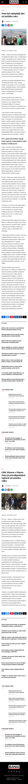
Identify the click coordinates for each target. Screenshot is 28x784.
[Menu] (2, 2)
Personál (8, 21)
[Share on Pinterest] (8, 25)
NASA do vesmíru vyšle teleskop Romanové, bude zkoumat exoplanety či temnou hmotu (14, 638)
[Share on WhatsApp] (11, 25)
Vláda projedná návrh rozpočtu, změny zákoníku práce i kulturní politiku (12, 335)
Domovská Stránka (5, 6)
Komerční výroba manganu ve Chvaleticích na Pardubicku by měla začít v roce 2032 (15, 439)
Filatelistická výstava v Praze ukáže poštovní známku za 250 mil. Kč (11, 367)
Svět (2, 469)
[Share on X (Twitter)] (5, 25)
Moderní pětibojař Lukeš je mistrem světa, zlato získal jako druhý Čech (15, 457)
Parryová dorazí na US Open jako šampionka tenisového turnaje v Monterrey (17, 418)
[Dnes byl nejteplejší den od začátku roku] (14, 37)
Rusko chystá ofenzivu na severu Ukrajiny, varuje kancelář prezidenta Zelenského (13, 663)
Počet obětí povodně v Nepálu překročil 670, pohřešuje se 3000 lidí (12, 650)
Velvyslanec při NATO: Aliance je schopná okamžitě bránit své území (13, 354)
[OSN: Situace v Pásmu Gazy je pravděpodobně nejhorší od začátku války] (14, 501)
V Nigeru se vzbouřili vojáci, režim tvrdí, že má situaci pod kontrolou (13, 676)
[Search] (26, 2)
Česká (2, 10)
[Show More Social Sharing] (14, 25)
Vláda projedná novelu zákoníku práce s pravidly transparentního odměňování (13, 380)
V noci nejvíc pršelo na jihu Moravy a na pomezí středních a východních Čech (12, 373)
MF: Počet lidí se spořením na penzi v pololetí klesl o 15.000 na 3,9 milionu (17, 411)
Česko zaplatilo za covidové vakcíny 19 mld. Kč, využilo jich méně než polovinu (12, 348)
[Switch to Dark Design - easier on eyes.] (23, 2)
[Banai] (14, 2)
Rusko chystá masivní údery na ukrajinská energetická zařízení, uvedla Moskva (17, 403)
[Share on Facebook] (2, 25)
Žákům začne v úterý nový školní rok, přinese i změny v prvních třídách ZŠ (12, 360)
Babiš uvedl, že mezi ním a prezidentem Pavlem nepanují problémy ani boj (12, 328)
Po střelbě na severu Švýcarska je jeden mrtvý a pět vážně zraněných (15, 448)
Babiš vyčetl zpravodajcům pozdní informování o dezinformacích (11, 341)
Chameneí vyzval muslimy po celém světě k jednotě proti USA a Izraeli (13, 631)
